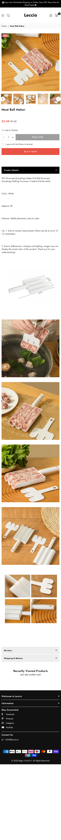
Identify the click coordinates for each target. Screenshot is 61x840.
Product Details (11, 170)
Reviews (8, 650)
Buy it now (30, 151)
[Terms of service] (25, 144)
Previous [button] (4, 62)
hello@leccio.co (12, 739)
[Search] (8, 15)
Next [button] (57, 62)
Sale (5, 35)
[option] (30, 62)
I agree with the (19, 144)
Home (4, 26)
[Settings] (50, 15)
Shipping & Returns (13, 658)
